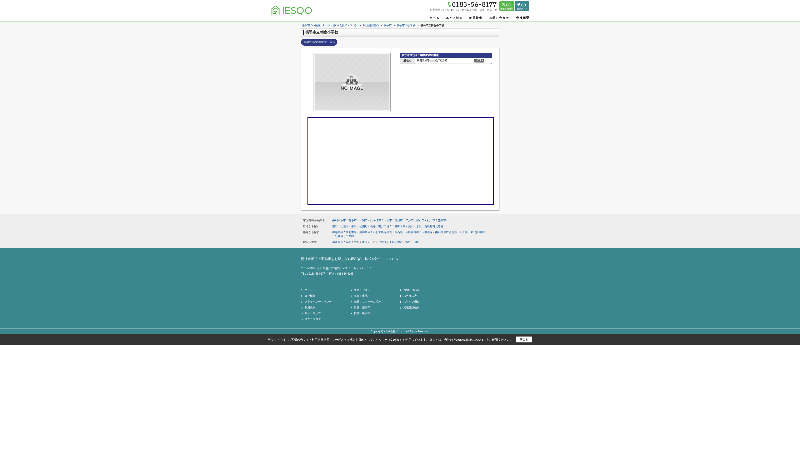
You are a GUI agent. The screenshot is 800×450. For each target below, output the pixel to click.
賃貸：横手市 (362, 313)
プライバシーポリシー (318, 301)
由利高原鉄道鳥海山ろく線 (452, 232)
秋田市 (431, 220)
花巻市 (353, 220)
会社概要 (310, 295)
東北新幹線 (477, 232)
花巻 (348, 242)
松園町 (363, 226)
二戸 (373, 242)
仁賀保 (382, 242)
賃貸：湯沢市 (362, 307)
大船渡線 (427, 232)
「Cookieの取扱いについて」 (469, 339)
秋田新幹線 (412, 232)
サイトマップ (313, 313)
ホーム (309, 289)
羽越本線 (338, 232)
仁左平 (344, 226)
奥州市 (399, 220)
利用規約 (310, 307)
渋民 (411, 226)
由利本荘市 (339, 220)
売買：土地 (361, 295)
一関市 (363, 220)
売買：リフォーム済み (367, 301)
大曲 (356, 242)
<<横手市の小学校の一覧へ (319, 42)
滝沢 (408, 242)
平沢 (354, 226)
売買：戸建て (362, 289)
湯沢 (400, 242)
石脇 (373, 226)
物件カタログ (313, 319)
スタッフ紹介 (411, 301)
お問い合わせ (411, 289)
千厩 (392, 242)
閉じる (524, 339)
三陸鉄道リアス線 (343, 236)
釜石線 (399, 232)
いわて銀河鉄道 (383, 232)
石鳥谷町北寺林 (433, 226)
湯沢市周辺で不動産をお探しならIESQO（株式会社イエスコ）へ (349, 259)
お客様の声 (410, 295)
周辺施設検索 (411, 307)
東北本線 (352, 232)
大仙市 (388, 220)
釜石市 (420, 220)
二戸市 (409, 220)
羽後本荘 (337, 242)
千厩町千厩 (399, 226)
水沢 (419, 226)
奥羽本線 (365, 232)
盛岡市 (442, 220)
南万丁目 (384, 226)
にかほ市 (375, 220)
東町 (335, 226)
